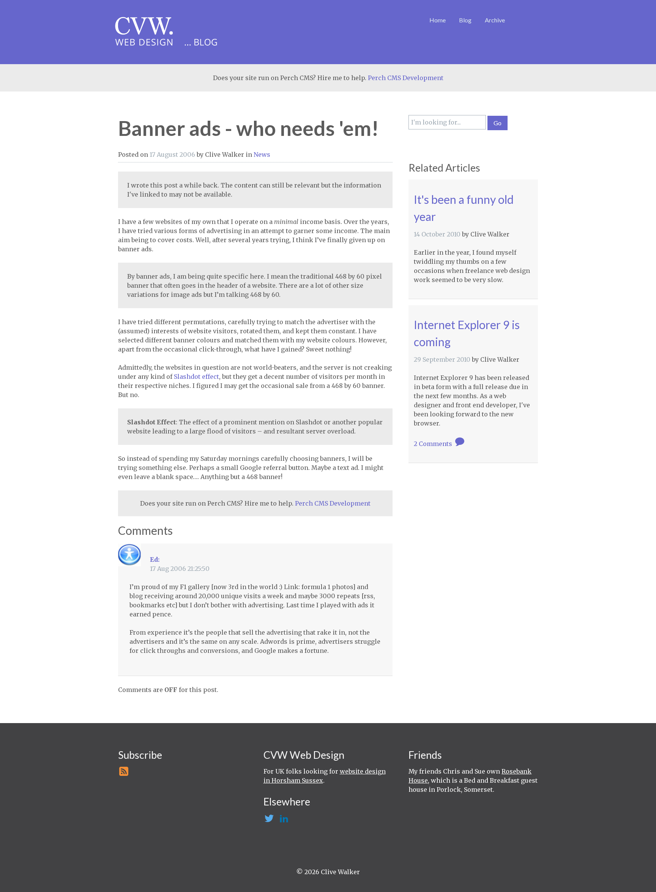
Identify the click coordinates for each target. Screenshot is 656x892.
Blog (465, 20)
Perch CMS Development (405, 78)
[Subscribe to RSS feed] (123, 773)
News (262, 154)
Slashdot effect (196, 376)
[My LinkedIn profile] (283, 820)
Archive (495, 20)
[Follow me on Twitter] (268, 820)
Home (437, 20)
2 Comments (434, 444)
